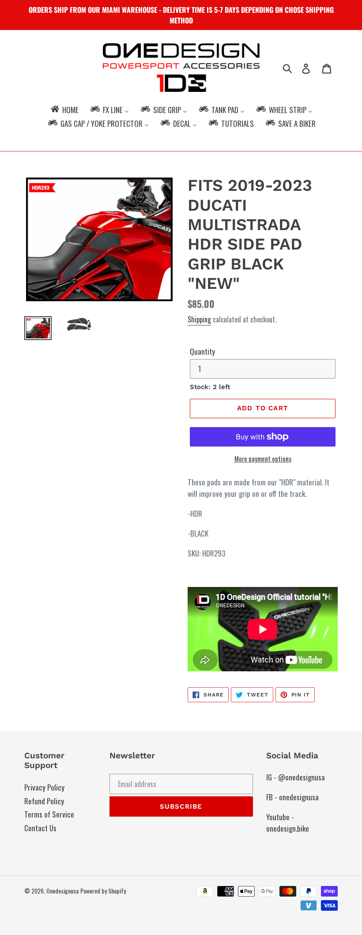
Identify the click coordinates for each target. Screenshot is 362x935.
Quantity (202, 351)
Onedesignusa (62, 890)
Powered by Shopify (103, 890)
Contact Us (40, 827)
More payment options (262, 458)
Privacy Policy (44, 787)
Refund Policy (44, 800)
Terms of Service (49, 814)
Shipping (199, 319)
